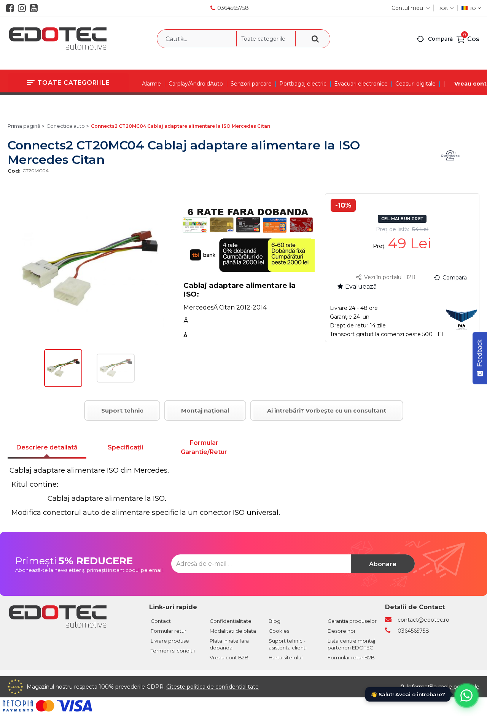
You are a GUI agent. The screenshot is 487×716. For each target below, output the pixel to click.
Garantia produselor (352, 621)
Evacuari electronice (361, 83)
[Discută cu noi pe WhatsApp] (466, 695)
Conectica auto (65, 126)
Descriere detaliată (47, 447)
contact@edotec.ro (423, 619)
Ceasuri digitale (415, 83)
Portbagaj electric (302, 83)
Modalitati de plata (233, 631)
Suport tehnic (122, 410)
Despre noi (341, 631)
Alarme (151, 83)
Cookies (279, 631)
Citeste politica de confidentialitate (212, 686)
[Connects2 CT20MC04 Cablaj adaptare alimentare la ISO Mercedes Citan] (63, 385)
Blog (274, 621)
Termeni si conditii (173, 651)
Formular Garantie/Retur (204, 447)
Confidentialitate (230, 621)
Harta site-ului (285, 657)
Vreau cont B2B (229, 657)
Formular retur (168, 631)
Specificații (125, 447)
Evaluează (361, 286)
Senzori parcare (251, 83)
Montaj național (205, 410)
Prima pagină (24, 126)
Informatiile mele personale (442, 686)
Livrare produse (170, 641)
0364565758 (233, 8)
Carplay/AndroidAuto (196, 83)
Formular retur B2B (351, 657)
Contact (161, 621)
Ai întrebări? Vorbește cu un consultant (326, 410)
